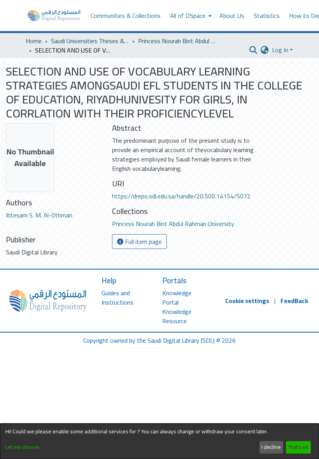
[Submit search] (253, 49)
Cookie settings (247, 301)
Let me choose (22, 447)
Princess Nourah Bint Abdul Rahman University (177, 41)
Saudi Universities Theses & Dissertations (90, 41)
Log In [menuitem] (280, 50)
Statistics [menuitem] (267, 15)
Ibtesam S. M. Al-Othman (39, 215)
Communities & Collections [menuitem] (126, 15)
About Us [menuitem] (231, 15)
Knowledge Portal (176, 297)
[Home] (54, 15)
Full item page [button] (142, 241)
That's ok (298, 447)
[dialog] (159, 441)
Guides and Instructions (117, 297)
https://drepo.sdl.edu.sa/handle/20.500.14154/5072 (181, 196)
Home (34, 41)
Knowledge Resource (176, 316)
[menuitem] (190, 15)
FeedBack (294, 301)
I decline (271, 447)
